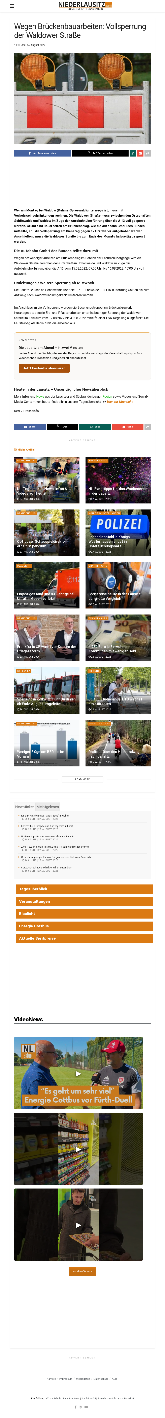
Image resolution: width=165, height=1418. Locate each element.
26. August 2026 (101, 656)
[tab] (24, 806)
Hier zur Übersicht (120, 402)
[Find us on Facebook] (75, 1407)
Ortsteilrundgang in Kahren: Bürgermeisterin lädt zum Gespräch (56, 857)
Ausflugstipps (99, 723)
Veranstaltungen (34, 901)
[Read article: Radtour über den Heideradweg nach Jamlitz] (118, 743)
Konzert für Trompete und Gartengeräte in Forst (47, 826)
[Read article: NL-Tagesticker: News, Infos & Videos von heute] (46, 480)
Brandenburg (26, 460)
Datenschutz (101, 1378)
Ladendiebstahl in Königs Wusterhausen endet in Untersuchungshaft (109, 541)
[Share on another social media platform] (147, 153)
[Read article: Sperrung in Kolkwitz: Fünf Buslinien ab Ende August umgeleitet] (46, 690)
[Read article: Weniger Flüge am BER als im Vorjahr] (46, 743)
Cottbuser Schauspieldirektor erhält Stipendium (46, 867)
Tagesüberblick (33, 889)
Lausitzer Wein (71, 1398)
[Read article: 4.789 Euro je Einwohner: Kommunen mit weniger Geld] (118, 638)
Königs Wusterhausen (104, 513)
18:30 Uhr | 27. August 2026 (41, 829)
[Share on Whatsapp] (133, 153)
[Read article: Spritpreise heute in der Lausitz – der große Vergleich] (118, 585)
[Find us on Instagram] (80, 1407)
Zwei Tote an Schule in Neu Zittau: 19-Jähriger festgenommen (55, 846)
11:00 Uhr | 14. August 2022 (29, 44)
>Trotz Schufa (53, 1398)
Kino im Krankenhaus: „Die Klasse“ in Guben (45, 815)
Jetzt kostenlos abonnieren (44, 368)
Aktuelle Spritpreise (37, 938)
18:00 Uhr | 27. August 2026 (41, 839)
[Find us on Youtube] (86, 1407)
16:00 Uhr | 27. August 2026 (41, 870)
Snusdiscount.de (107, 1398)
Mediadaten (83, 1378)
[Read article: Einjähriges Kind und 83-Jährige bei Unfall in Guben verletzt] (46, 585)
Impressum (65, 1378)
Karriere (51, 1378)
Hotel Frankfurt (126, 1398)
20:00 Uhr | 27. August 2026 (41, 819)
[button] (78, 1073)
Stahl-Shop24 (88, 1398)
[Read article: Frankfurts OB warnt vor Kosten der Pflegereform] (46, 638)
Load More (82, 779)
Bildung (94, 671)
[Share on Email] (140, 153)
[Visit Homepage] (85, 6)
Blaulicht (24, 566)
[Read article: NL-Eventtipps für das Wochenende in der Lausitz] (118, 480)
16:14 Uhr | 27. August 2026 (41, 850)
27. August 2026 (29, 499)
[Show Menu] (12, 6)
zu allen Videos (82, 1271)
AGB (114, 1378)
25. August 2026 (29, 762)
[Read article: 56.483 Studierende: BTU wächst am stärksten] (118, 690)
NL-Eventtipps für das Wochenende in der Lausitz (47, 836)
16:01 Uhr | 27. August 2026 (41, 860)
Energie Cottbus (34, 926)
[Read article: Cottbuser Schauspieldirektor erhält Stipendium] (46, 532)
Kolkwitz (23, 671)
